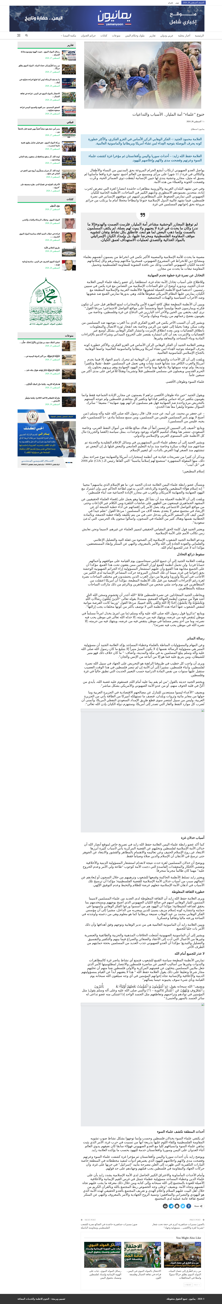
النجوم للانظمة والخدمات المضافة (33, 1299)
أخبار (198, 1244)
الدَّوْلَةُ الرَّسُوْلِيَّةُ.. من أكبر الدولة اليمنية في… (42, 356)
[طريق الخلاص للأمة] (69, 251)
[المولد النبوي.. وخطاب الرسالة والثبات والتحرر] (69, 223)
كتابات (103, 35)
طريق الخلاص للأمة (52, 248)
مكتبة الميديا (69, 35)
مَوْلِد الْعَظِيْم (55, 206)
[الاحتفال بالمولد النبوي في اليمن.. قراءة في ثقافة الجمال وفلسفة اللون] (142, 1255)
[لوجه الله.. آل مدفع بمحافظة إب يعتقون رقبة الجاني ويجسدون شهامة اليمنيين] (69, 160)
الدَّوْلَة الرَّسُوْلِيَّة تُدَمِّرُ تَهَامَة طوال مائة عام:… (42, 370)
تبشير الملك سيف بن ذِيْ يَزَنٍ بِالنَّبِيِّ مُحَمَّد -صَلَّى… (40, 342)
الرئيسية (199, 35)
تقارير (152, 35)
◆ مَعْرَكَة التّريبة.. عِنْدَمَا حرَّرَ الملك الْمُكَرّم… (42, 384)
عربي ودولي (166, 35)
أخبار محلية (184, 35)
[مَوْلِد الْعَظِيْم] (69, 209)
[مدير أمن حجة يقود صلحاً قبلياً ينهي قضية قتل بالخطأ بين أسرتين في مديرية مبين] (69, 132)
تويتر (177, 3)
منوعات (116, 35)
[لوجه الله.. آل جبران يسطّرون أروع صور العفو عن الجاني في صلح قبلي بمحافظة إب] (69, 174)
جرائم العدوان (88, 35)
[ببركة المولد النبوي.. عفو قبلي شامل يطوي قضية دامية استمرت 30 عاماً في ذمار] (69, 146)
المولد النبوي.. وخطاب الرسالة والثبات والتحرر (41, 220)
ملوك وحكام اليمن (135, 35)
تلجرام (170, 3)
